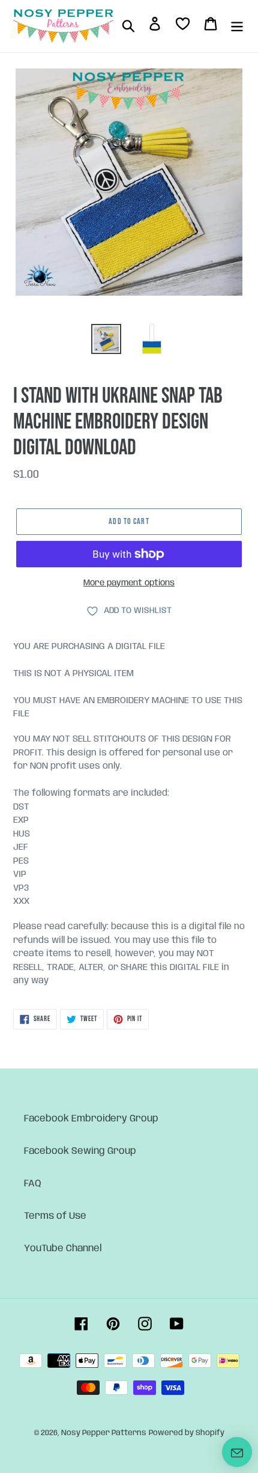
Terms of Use (55, 1216)
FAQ (32, 1184)
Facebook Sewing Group (80, 1151)
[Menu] (237, 26)
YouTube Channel (63, 1248)
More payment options (129, 583)
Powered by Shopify (186, 1433)
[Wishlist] (182, 26)
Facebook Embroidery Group (91, 1119)
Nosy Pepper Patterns (103, 1433)
